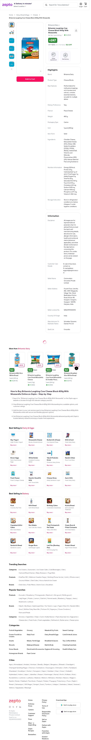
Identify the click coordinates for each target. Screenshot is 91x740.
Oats (63, 570)
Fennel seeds (51, 599)
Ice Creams (23, 570)
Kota (73, 675)
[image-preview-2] (11, 40)
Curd (41, 617)
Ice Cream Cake (42, 570)
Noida (17, 681)
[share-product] (76, 30)
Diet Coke (34, 581)
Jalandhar (33, 675)
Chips (36, 617)
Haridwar (50, 671)
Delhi (66, 668)
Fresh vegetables (44, 620)
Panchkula (31, 681)
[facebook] (17, 707)
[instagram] (10, 707)
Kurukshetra (13, 678)
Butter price (64, 620)
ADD (21, 365)
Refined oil (55, 620)
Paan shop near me (62, 617)
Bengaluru (54, 665)
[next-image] (40, 71)
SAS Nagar (28, 684)
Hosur (62, 671)
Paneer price (74, 620)
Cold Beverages (54, 570)
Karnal (56, 675)
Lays (54, 606)
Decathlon (49, 585)
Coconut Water (24, 581)
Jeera (74, 599)
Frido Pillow (31, 585)
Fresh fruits (33, 620)
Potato (30, 599)
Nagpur (72, 678)
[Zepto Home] (7, 5)
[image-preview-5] (11, 64)
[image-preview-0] (11, 24)
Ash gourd (57, 595)
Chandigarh (70, 665)
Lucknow (22, 678)
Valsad (70, 684)
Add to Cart (30, 79)
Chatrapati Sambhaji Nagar (18, 668)
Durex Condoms (64, 609)
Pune (68, 681)
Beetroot (49, 595)
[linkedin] (21, 707)
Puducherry (61, 681)
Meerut (44, 678)
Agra (10, 665)
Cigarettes (29, 617)
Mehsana (51, 678)
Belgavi (46, 665)
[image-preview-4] (11, 56)
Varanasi (76, 684)
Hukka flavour (49, 617)
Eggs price (73, 617)
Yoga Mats (51, 573)
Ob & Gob (22, 585)
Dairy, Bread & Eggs (22, 15)
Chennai (32, 668)
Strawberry (30, 595)
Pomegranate (40, 595)
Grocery (21, 617)
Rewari (11, 684)
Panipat (39, 681)
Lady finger (23, 599)
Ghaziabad (12, 671)
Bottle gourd (66, 595)
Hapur (44, 671)
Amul (20, 609)
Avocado (22, 595)
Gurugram (36, 671)
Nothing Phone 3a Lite (55, 577)
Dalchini (43, 599)
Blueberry (61, 599)
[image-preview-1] (11, 32)
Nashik (11, 681)
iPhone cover (74, 577)
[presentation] (15, 15)
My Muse (27, 606)
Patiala (45, 681)
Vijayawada (19, 688)
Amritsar (33, 665)
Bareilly (40, 665)
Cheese (35, 15)
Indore (20, 675)
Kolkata (67, 675)
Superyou (53, 609)
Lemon (36, 599)
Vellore (11, 688)
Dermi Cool (40, 585)
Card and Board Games (27, 573)
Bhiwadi (61, 665)
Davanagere (50, 668)
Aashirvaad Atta (37, 606)
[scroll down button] (11, 69)
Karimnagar (48, 675)
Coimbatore (40, 668)
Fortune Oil (45, 609)
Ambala (26, 665)
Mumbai (59, 678)
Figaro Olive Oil (63, 606)
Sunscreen (31, 570)
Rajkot (74, 681)
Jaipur (26, 675)
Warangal (27, 688)
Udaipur (55, 684)
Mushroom (22, 602)
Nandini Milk (74, 606)
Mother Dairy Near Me (32, 609)
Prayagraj (52, 681)
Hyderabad (13, 675)
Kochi (62, 675)
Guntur (29, 671)
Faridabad (72, 668)
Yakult (21, 606)
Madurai (37, 678)
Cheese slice (23, 620)
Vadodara (63, 684)
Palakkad (24, 681)
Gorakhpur (21, 671)
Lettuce (30, 602)
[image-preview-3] (11, 48)
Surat (42, 684)
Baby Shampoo (41, 573)
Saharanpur (19, 684)
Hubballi (68, 671)
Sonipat (36, 684)
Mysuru (65, 678)
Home (11, 15)
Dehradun (58, 668)
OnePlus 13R (23, 577)
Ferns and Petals (24, 613)
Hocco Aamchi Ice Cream (48, 581)
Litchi (66, 577)
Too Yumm (48, 606)
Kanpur (40, 675)
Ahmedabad (18, 665)
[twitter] (14, 707)
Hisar (57, 671)
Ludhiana (30, 678)
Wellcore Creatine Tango (37, 577)
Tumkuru (48, 684)
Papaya (68, 599)
